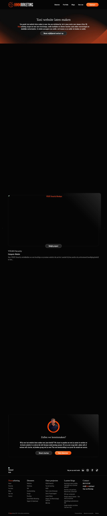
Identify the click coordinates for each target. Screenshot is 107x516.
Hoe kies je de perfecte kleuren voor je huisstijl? (70, 490)
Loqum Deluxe (49, 496)
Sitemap (97, 513)
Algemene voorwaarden (88, 513)
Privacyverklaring (78, 513)
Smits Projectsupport (51, 493)
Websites (29, 483)
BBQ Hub (48, 503)
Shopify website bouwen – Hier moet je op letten (72, 497)
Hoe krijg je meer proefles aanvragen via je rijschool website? (71, 485)
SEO (28, 488)
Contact (10, 496)
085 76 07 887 (86, 483)
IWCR (47, 488)
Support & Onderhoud (32, 501)
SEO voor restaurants (69, 494)
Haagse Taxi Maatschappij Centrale (52, 499)
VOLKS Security (49, 483)
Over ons (80, 5)
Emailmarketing (31, 491)
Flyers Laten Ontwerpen (51, 491)
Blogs (73, 5)
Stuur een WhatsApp (88, 489)
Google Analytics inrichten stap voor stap (71, 506)
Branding (29, 496)
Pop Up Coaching (50, 486)
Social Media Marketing (33, 498)
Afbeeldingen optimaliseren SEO (71, 502)
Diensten (57, 5)
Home (9, 483)
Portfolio (65, 5)
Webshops (29, 486)
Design (28, 493)
